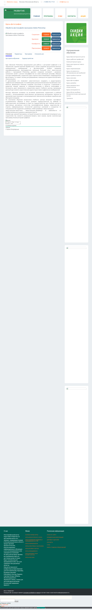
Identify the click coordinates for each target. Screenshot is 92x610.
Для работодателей (53, 539)
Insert (16, 601)
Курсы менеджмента (73, 90)
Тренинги (69, 98)
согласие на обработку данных (32, 592)
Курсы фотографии (13, 24)
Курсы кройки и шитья (73, 75)
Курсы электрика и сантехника (34, 546)
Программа (28, 54)
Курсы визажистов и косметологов (31, 554)
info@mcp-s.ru (64, 2)
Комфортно (36, 43)
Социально (35, 34)
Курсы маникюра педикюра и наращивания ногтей (33, 540)
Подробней (42, 607)
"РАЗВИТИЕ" (10, 590)
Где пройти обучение (12, 58)
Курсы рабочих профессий (74, 59)
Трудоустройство (27, 58)
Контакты (72, 16)
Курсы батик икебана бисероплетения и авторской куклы (76, 94)
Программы (48, 16)
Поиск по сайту (51, 534)
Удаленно (35, 39)
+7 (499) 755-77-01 (49, 2)
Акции (83, 16)
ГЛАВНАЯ (36, 16)
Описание (9, 54)
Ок (38, 607)
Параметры (18, 54)
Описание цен (39, 54)
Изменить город (12, 2)
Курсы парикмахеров (73, 68)
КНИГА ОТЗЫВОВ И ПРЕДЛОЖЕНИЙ (56, 547)
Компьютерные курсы (73, 62)
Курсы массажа (71, 78)
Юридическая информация (55, 537)
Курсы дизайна (71, 83)
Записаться (56, 34)
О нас (60, 16)
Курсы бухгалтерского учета (75, 57)
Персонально (36, 48)
